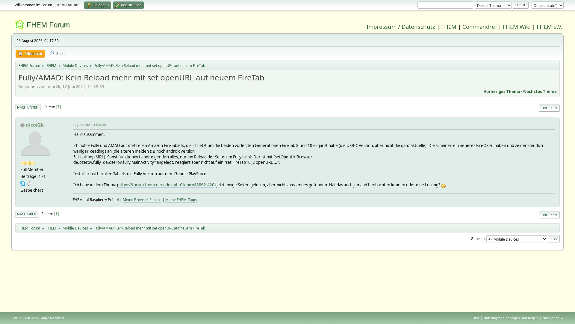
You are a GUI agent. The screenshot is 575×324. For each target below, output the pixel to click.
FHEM (448, 26)
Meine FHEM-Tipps (181, 199)
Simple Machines (52, 318)
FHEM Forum (48, 25)
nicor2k (35, 125)
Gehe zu (478, 238)
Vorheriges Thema (502, 91)
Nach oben (27, 214)
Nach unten (28, 107)
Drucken (549, 108)
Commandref (479, 26)
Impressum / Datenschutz (401, 26)
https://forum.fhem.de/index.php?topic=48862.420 (166, 185)
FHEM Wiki (517, 26)
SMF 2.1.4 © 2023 (24, 318)
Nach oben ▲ (553, 318)
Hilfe (476, 318)
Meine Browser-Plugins (142, 199)
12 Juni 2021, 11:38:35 (89, 124)
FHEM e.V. (549, 26)
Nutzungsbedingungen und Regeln (511, 318)
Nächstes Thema (540, 91)
